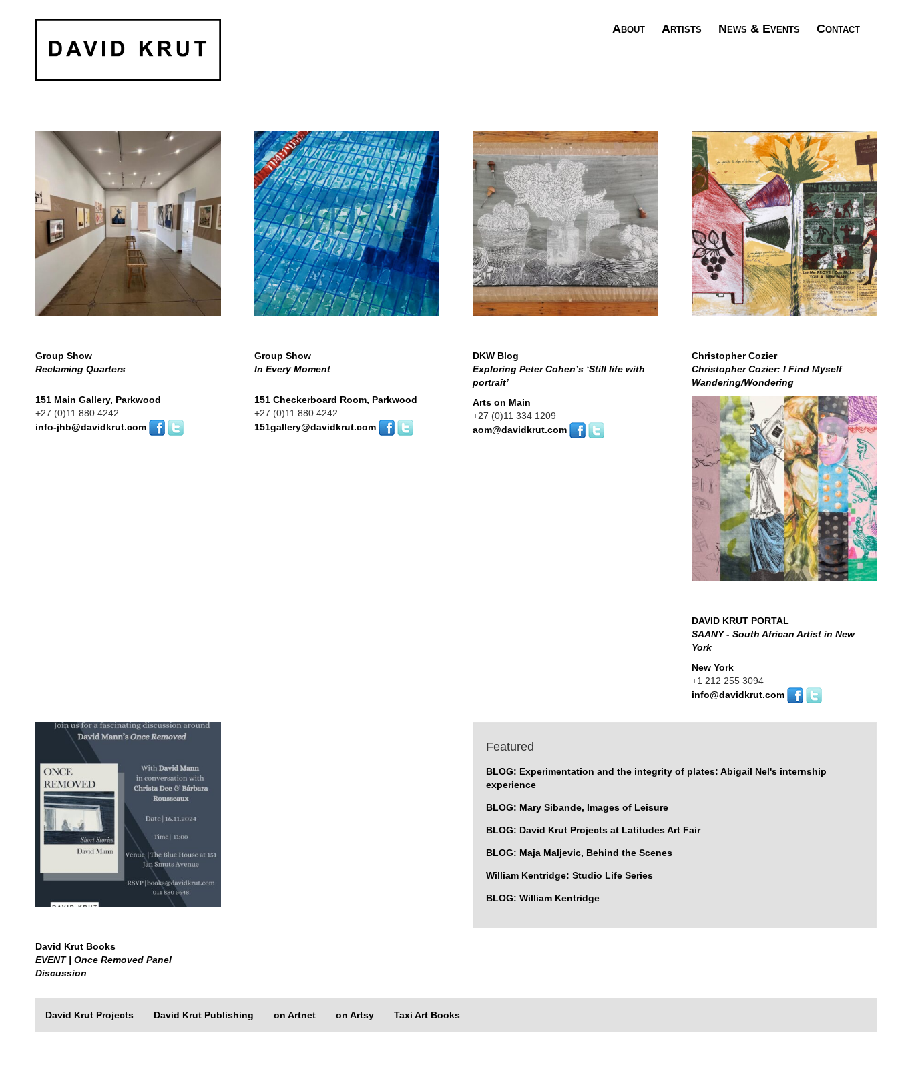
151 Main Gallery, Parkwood (98, 399)
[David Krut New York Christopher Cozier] (784, 234)
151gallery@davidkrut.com (315, 427)
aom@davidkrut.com (520, 429)
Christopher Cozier (767, 369)
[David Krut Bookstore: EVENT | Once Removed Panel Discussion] (128, 825)
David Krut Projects (89, 1015)
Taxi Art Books (427, 1015)
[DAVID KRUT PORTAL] (784, 498)
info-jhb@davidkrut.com (90, 427)
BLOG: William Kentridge (543, 898)
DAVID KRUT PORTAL (773, 634)
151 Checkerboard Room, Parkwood (335, 399)
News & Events (759, 28)
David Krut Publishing (204, 1015)
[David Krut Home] (128, 48)
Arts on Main (502, 402)
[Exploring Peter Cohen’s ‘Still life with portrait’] (565, 234)
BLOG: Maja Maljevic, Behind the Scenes (579, 852)
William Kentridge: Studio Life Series (569, 875)
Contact (838, 28)
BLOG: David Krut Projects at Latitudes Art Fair (593, 830)
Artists (682, 28)
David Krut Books (103, 959)
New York (713, 667)
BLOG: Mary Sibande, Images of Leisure (577, 807)
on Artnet (295, 1015)
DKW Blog (559, 369)
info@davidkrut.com (738, 694)
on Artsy (355, 1015)
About (628, 28)
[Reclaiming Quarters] (128, 234)
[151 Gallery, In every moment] (347, 234)
